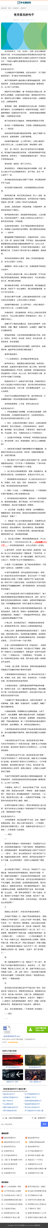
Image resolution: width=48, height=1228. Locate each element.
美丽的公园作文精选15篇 (37, 1168)
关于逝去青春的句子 (35, 1151)
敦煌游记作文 (9, 1168)
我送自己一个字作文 (35, 1160)
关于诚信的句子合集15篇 (34, 1110)
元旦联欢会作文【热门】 (13, 1195)
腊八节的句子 (8, 1101)
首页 (9, 8)
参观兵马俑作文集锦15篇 (37, 1217)
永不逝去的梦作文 (10, 1155)
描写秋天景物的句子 (10, 1097)
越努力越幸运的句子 (10, 1107)
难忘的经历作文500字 (12, 1142)
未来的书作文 (9, 1151)
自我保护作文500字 (35, 1164)
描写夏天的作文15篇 (11, 1213)
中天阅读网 (21, 1225)
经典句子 (23, 8)
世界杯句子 (42, 1118)
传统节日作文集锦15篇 (36, 1200)
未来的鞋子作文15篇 (35, 1173)
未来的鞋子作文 (10, 1173)
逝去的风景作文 (10, 1138)
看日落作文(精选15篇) (36, 1155)
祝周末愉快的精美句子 (33, 1101)
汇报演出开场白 (10, 1208)
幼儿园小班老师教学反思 (37, 1191)
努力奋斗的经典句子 (32, 1107)
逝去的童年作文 (34, 1138)
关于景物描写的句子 (32, 1094)
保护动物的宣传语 (10, 1110)
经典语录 (16, 8)
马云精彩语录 (8, 1104)
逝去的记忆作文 (10, 1146)
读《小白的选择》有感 (12, 1186)
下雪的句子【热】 (34, 1208)
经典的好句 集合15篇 (12, 1217)
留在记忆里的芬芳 (10, 1164)
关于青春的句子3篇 (35, 1195)
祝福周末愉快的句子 (32, 1104)
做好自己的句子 (9, 1094)
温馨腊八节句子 (31, 1097)
